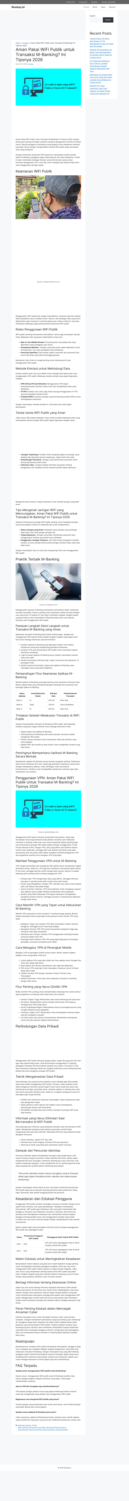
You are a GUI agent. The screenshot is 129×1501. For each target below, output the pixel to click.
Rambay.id (18, 7)
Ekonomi (112, 7)
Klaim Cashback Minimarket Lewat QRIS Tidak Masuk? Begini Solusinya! (42, 1427)
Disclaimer (94, 2)
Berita (95, 7)
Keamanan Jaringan (24, 1425)
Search (92, 16)
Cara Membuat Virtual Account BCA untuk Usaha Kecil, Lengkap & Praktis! (43, 1430)
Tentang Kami (83, 2)
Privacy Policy (70, 2)
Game (103, 7)
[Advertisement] (48, 25)
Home (18, 43)
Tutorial (86, 7)
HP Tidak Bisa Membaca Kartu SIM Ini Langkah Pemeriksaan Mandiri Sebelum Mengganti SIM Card (100, 66)
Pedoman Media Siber (108, 2)
